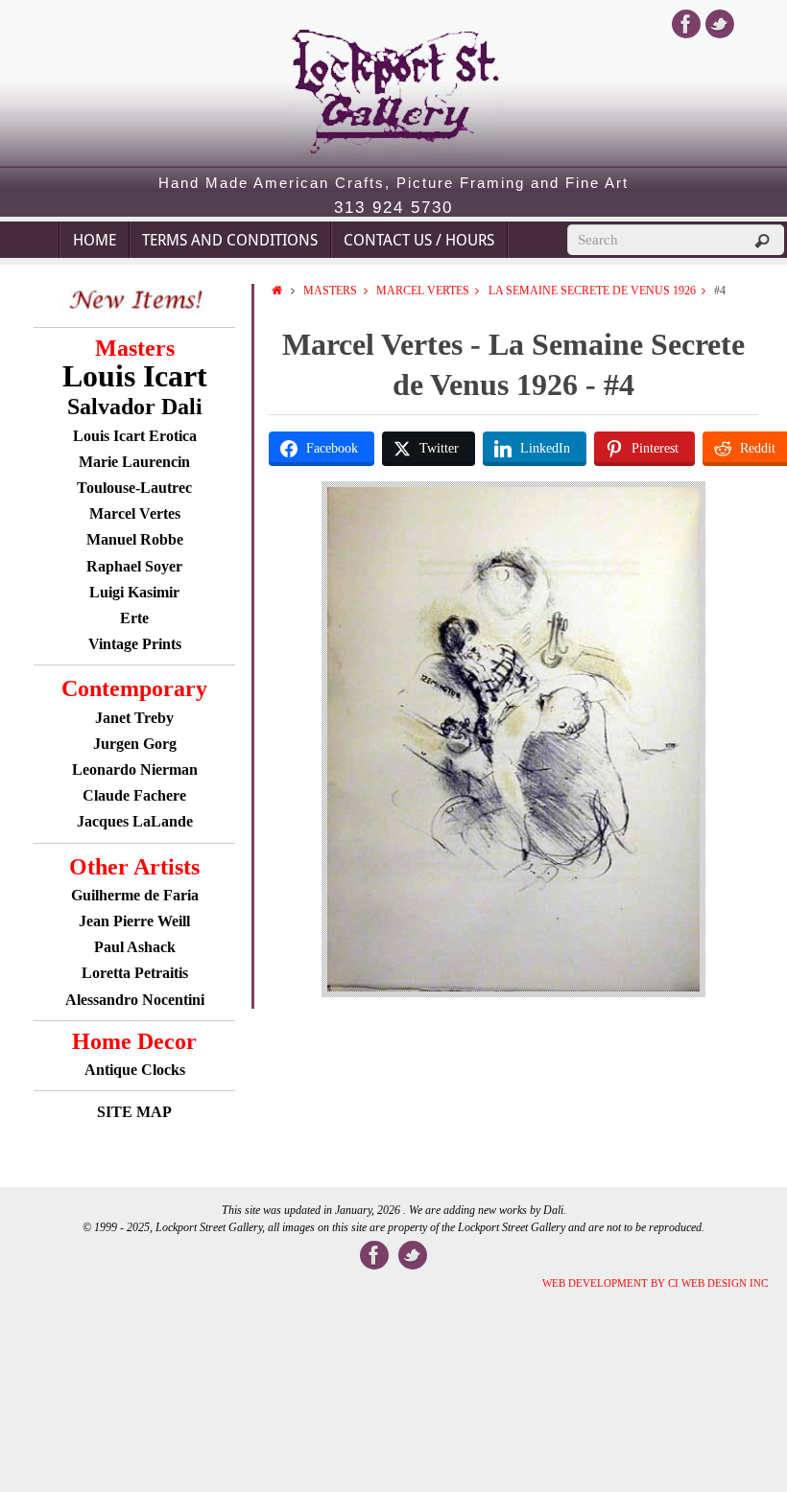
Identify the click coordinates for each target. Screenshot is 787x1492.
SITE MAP (134, 1112)
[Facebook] (686, 24)
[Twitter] (719, 24)
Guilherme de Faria (135, 895)
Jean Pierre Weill (134, 921)
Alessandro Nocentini (134, 999)
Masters (330, 290)
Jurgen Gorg (135, 743)
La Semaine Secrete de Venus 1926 (592, 290)
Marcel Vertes (422, 290)
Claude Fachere (134, 795)
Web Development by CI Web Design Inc (655, 1283)
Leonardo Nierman (135, 769)
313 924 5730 (393, 208)
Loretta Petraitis (135, 973)
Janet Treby (134, 718)
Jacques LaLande (135, 821)
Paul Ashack (135, 947)
